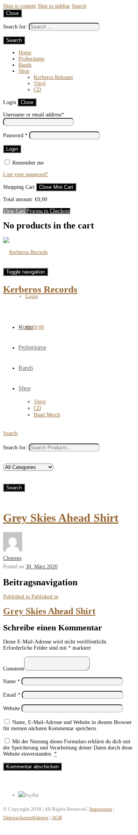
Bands (24, 65)
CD (37, 89)
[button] (10, 433)
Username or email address (33, 115)
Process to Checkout (48, 211)
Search (79, 6)
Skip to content (19, 6)
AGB (57, 817)
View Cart (14, 211)
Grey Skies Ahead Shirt (60, 517)
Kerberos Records (40, 289)
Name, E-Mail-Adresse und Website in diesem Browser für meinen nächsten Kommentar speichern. (67, 725)
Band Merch (47, 415)
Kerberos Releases (53, 77)
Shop (24, 71)
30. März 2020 (42, 567)
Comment (13, 669)
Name (11, 681)
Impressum (101, 809)
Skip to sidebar (54, 6)
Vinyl (40, 83)
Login (31, 296)
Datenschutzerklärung (26, 817)
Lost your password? (25, 174)
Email (11, 695)
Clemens (12, 558)
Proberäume (31, 59)
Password (15, 135)
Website (11, 708)
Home (24, 52)
